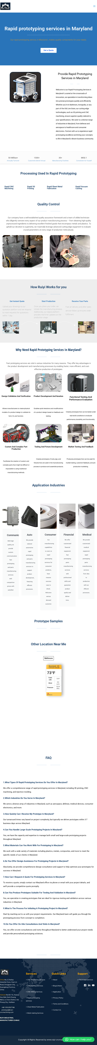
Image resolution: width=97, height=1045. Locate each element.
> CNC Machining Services (35, 980)
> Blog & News (57, 986)
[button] (78, 1039)
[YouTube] (93, 985)
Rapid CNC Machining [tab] (9, 187)
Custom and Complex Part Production (16, 448)
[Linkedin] (89, 985)
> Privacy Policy (57, 998)
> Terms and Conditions (60, 1004)
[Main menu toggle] (94, 6)
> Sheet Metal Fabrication (35, 1007)
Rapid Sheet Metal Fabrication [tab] (54, 187)
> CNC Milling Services (34, 992)
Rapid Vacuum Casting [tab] (82, 187)
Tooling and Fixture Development (48, 447)
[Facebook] (85, 985)
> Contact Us (56, 1010)
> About (54, 980)
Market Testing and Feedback (80, 447)
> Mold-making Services (34, 1013)
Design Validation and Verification (16, 396)
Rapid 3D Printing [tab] (31, 187)
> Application (56, 992)
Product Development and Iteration (48, 396)
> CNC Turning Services (34, 986)
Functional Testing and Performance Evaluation (80, 398)
